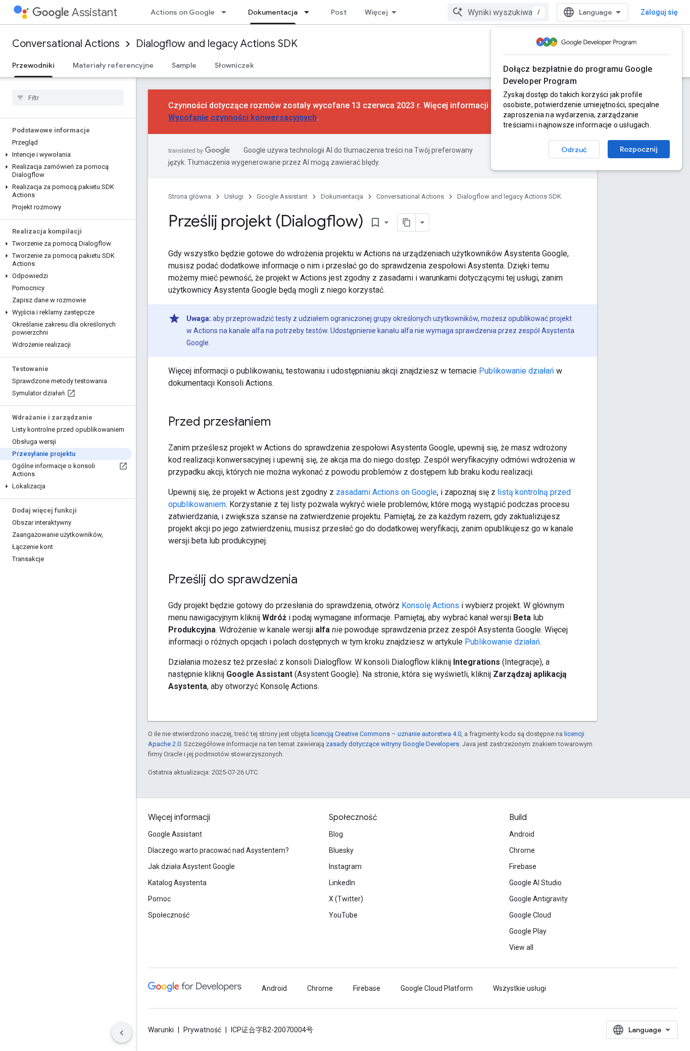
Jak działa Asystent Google (191, 866)
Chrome (522, 850)
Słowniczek (234, 65)
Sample (184, 65)
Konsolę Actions (430, 605)
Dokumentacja (273, 12)
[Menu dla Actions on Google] (227, 12)
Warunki (161, 1030)
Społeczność (168, 915)
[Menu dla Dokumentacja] (310, 12)
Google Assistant (282, 196)
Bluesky (341, 850)
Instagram (345, 866)
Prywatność (202, 1030)
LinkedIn (342, 883)
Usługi (233, 196)
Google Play (528, 931)
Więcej (376, 12)
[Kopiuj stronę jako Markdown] (407, 222)
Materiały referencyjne (113, 65)
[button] (66, 155)
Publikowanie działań (516, 371)
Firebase (522, 866)
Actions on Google (183, 12)
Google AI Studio (535, 883)
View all (521, 947)
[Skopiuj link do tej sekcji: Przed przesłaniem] (281, 423)
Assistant (94, 12)
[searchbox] (68, 97)
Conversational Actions (66, 43)
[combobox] (498, 12)
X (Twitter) (346, 899)
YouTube (343, 915)
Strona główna (189, 196)
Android (521, 834)
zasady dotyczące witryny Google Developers (392, 744)
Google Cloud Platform (437, 988)
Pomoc (159, 899)
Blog (336, 834)
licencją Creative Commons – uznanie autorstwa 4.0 (386, 734)
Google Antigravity (538, 899)
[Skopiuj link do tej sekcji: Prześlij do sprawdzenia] (308, 580)
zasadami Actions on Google (386, 492)
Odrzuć (574, 149)
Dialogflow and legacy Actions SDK (217, 43)
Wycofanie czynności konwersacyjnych (242, 117)
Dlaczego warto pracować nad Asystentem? (218, 850)
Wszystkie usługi (519, 988)
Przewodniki (33, 65)
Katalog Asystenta (177, 883)
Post (339, 12)
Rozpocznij (639, 149)
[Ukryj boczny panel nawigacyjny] (122, 1033)
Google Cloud (530, 915)
